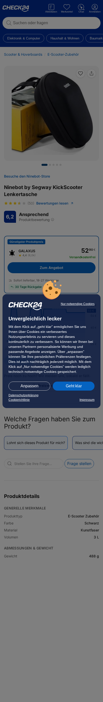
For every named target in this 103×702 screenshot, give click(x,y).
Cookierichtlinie (19, 400)
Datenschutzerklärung (23, 395)
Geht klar (74, 386)
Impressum (87, 400)
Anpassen (29, 386)
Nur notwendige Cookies (77, 304)
